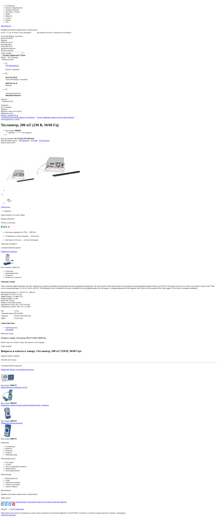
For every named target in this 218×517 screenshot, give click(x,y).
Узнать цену (5, 207)
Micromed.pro (6, 26)
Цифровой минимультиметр (12, 423)
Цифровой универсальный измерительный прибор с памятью (25, 405)
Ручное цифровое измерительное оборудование (55, 117)
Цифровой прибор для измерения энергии (17, 369)
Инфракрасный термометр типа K (14, 387)
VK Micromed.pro (12, 66)
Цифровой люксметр (9, 251)
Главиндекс (19, 509)
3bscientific (9, 330)
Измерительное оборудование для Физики (18, 117)
